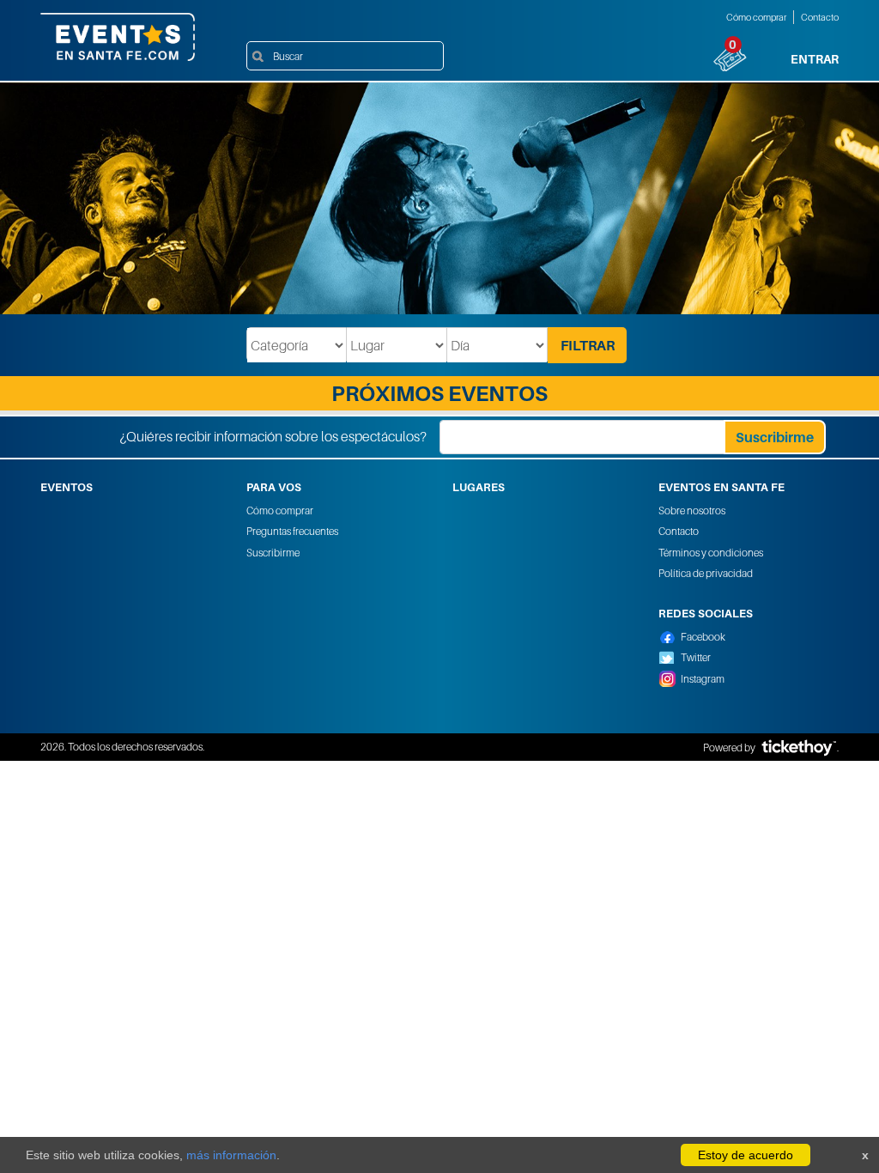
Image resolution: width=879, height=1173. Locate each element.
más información (231, 1155)
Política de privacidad (705, 573)
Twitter (696, 657)
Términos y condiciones (710, 552)
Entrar (815, 59)
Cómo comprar (756, 17)
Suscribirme (273, 552)
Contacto (820, 17)
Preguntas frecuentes (292, 531)
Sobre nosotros (691, 510)
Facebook (703, 636)
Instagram (702, 678)
